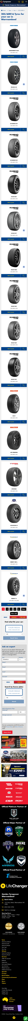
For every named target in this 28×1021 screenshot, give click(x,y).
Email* (4, 672)
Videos (4, 983)
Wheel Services (5, 968)
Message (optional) (7, 715)
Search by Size (5, 943)
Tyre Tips (4, 949)
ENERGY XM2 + (14, 562)
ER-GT (14, 416)
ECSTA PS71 (14, 233)
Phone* (4, 667)
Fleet (3, 979)
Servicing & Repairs (6, 964)
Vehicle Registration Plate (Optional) (8, 709)
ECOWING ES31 (14, 123)
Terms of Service (19, 727)
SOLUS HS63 (14, 269)
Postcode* (4, 676)
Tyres (3, 940)
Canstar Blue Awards (7, 990)
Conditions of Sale (19, 1014)
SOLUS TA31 (14, 379)
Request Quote (7, 732)
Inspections (4, 962)
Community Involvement (9, 977)
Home (4, 10)
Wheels (4, 951)
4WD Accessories (6, 958)
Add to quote (11, 56)
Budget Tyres (5, 992)
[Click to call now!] (19, 2)
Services (4, 956)
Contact (4, 973)
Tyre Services (5, 966)
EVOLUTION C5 (14, 525)
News (3, 981)
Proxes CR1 (14, 87)
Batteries (4, 960)
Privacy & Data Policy (10, 1014)
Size (3, 657)
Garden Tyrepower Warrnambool (15, 5)
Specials (4, 971)
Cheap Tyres (5, 994)
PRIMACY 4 (14, 598)
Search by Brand (6, 945)
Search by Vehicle (6, 942)
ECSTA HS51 (14, 196)
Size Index (4, 988)
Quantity (21, 657)
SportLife (14, 489)
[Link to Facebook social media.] (14, 1017)
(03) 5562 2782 (9, 907)
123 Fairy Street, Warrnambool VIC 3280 (15, 903)
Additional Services (6, 969)
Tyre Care (4, 947)
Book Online (5, 975)
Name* (4, 662)
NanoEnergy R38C (14, 50)
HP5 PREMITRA (14, 452)
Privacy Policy (9, 727)
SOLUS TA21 (14, 306)
